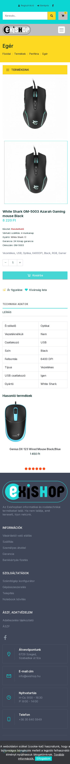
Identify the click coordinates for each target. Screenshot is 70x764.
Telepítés (8, 593)
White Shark (17, 237)
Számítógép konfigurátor (19, 581)
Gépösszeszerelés (14, 587)
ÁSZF (6, 626)
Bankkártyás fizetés (15, 560)
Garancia (8, 554)
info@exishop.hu (29, 676)
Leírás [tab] (7, 312)
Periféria (34, 53)
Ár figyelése (14, 290)
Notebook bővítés (14, 599)
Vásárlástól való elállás (17, 535)
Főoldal (7, 53)
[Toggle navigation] (61, 29)
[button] (26, 469)
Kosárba (37, 275)
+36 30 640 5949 (30, 719)
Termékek (20, 53)
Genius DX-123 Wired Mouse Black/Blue (35, 449)
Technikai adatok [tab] (15, 304)
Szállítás (8, 541)
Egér (45, 53)
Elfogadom (43, 758)
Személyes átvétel (14, 547)
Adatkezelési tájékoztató (18, 620)
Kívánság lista (38, 290)
